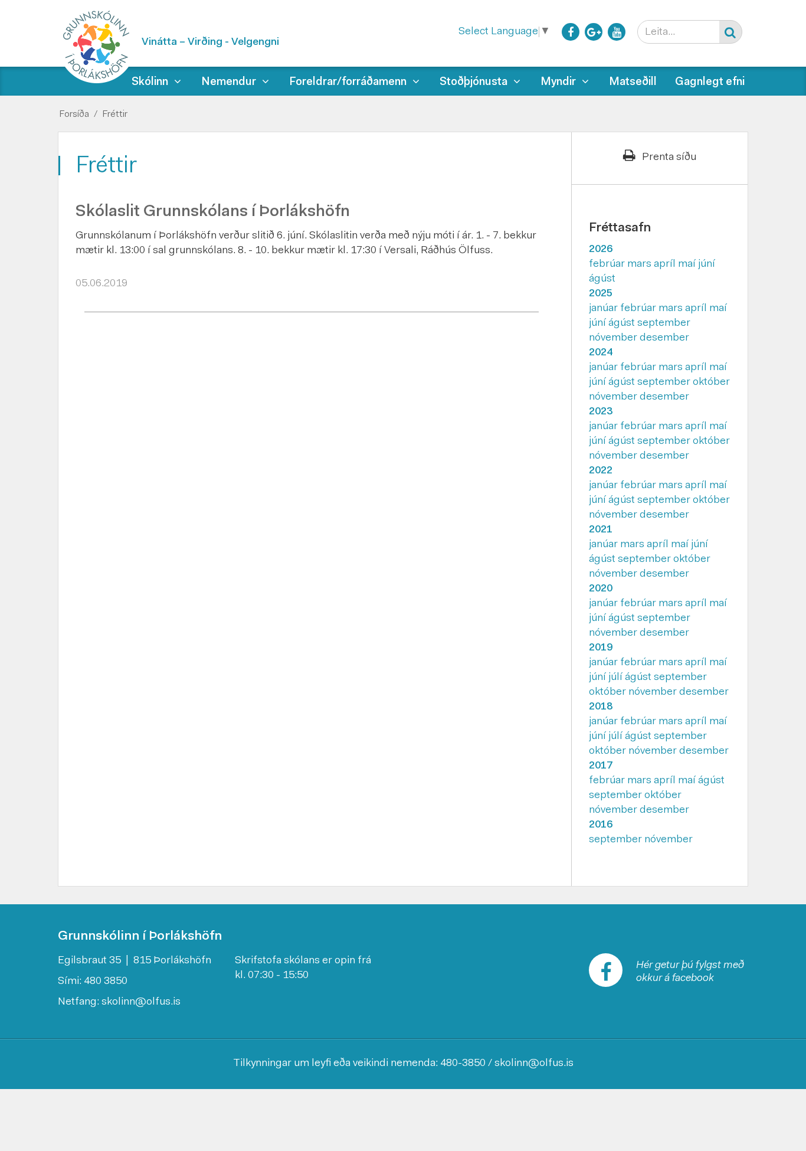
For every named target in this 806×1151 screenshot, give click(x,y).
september (663, 323)
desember (664, 338)
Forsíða (74, 114)
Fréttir (114, 114)
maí (688, 264)
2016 (600, 825)
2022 (600, 471)
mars (640, 264)
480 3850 (105, 981)
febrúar (608, 264)
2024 (600, 353)
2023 (600, 412)
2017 (600, 766)
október (711, 382)
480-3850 (463, 1063)
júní (706, 264)
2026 (600, 249)
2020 (600, 589)
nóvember (614, 338)
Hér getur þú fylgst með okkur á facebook (690, 972)
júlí (616, 677)
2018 (600, 707)
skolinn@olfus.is (141, 1002)
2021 (600, 530)
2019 (600, 648)
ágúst (602, 279)
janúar (604, 308)
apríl (666, 264)
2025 (600, 294)
